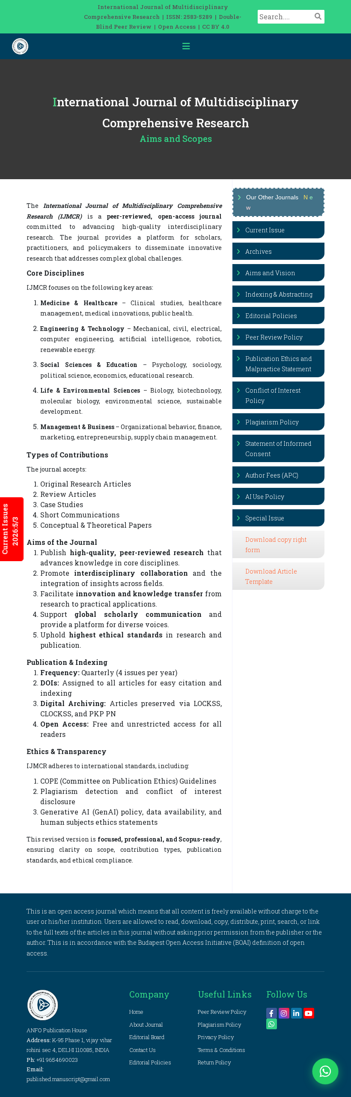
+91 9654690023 (57, 1060)
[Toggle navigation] (186, 46)
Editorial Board (146, 1037)
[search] (318, 16)
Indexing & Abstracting (278, 294)
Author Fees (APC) (271, 475)
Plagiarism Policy (272, 422)
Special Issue (264, 518)
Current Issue (265, 230)
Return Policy (214, 1062)
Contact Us (142, 1050)
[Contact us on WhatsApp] (325, 1071)
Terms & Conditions (221, 1050)
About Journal (146, 1024)
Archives (258, 251)
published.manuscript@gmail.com (68, 1079)
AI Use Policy (264, 497)
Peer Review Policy (274, 337)
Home (136, 1012)
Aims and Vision (270, 273)
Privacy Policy (216, 1037)
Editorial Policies (271, 316)
